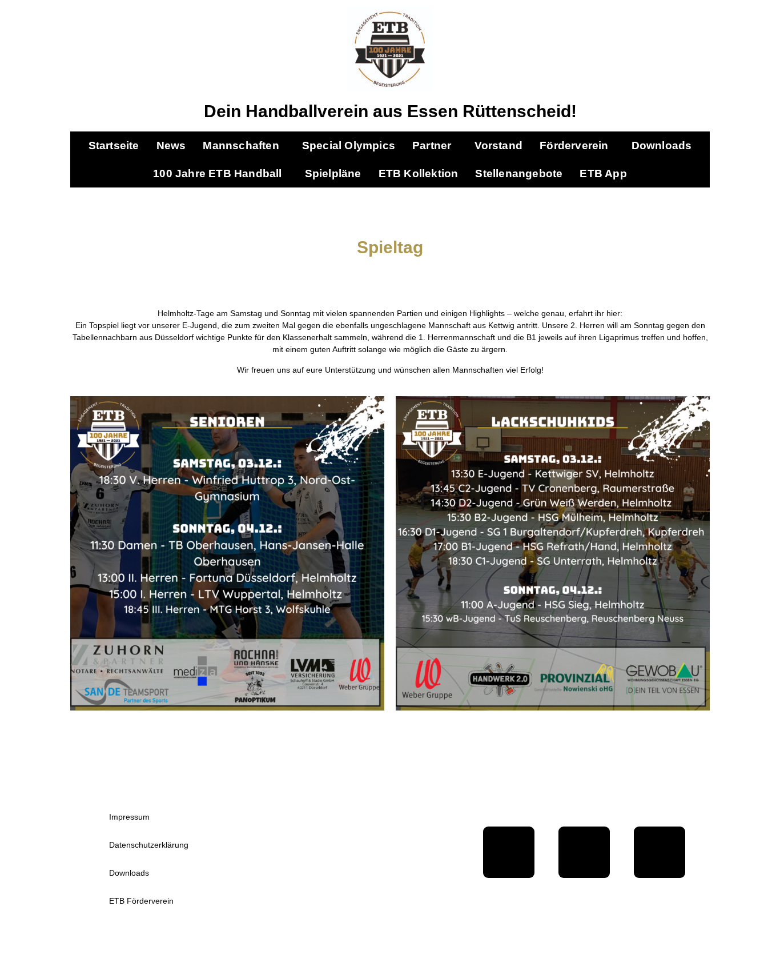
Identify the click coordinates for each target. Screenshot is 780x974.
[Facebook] (508, 852)
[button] (243, 145)
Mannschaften (241, 145)
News (171, 145)
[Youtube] (584, 852)
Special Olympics (348, 145)
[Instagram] (659, 852)
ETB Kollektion (419, 173)
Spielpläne (333, 173)
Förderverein (574, 145)
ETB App (603, 173)
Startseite (114, 145)
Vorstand (499, 145)
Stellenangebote (518, 173)
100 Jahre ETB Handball (217, 173)
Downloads (662, 145)
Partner (431, 145)
